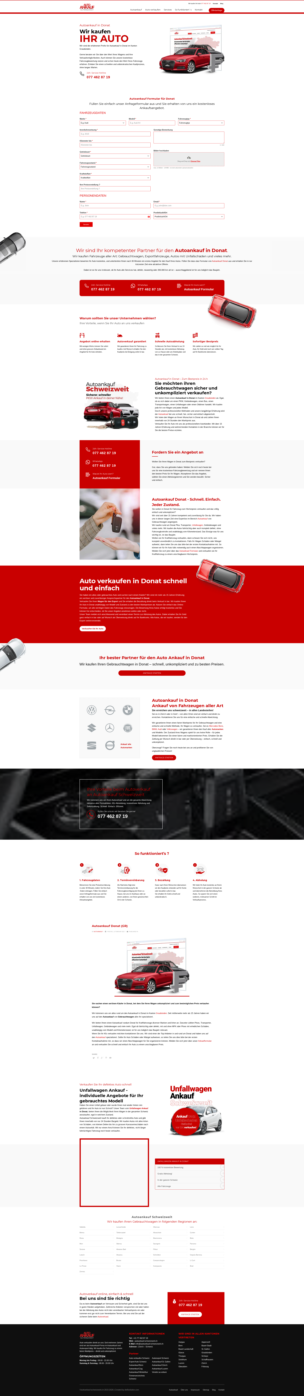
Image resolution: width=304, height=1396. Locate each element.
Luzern (181, 1363)
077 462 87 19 (206, 3)
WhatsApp (143, 285)
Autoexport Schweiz (160, 1358)
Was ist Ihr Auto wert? (194, 285)
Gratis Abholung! (164, 1174)
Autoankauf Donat (220, 261)
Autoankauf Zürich (159, 1365)
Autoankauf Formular (199, 289)
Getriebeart (85, 152)
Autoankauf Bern (136, 1365)
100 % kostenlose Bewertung (170, 1167)
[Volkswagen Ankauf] (91, 710)
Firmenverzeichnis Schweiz (137, 1377)
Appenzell (206, 1342)
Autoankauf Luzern (160, 1369)
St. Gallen (206, 1349)
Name (83, 202)
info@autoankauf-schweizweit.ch (149, 1344)
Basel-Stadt (206, 1346)
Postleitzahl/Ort (160, 213)
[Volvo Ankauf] (109, 745)
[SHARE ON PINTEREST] (106, 1058)
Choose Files (195, 161)
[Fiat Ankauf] (128, 728)
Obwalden (182, 1367)
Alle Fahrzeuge (164, 1186)
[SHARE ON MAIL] (110, 1058)
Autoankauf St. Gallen (161, 1362)
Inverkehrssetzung (89, 130)
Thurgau (182, 1356)
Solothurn (182, 1360)
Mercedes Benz (216, 726)
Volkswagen (172, 729)
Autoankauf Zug (135, 1369)
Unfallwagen (197, 525)
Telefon (84, 213)
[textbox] (100, 123)
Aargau (181, 1342)
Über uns (184, 1390)
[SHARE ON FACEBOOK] (98, 1058)
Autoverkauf (103, 1317)
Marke (83, 119)
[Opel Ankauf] (109, 710)
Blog (221, 3)
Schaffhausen (207, 1360)
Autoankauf (163, 414)
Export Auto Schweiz (138, 1362)
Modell (132, 119)
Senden (86, 224)
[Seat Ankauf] (91, 745)
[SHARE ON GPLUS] (102, 1058)
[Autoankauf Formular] (179, 286)
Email (157, 202)
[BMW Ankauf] (128, 710)
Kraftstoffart (86, 174)
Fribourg (205, 1367)
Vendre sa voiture (159, 1372)
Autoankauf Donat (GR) (110, 926)
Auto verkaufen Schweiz (139, 1358)
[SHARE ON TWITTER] (93, 1058)
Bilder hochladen (161, 151)
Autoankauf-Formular (188, 551)
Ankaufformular (205, 1041)
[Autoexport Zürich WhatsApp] (133, 286)
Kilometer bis (86, 141)
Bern (180, 1346)
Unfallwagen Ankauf (138, 1108)
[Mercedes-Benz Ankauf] (109, 728)
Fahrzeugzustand (88, 163)
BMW (154, 729)
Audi (160, 729)
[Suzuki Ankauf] (91, 728)
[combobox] (103, 123)
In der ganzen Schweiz (167, 1180)
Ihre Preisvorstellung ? (90, 185)
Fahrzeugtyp (184, 119)
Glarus (181, 1353)
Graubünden (210, 398)
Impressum (195, 1390)
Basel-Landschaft (185, 1349)
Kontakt (215, 3)
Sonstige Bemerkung (163, 130)
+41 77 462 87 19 (140, 1338)
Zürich (204, 1363)
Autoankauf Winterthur (138, 1372)
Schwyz (205, 1356)
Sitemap (206, 1390)
